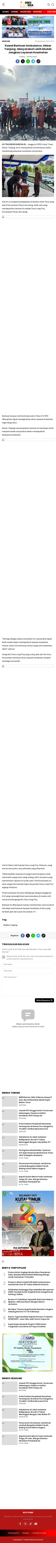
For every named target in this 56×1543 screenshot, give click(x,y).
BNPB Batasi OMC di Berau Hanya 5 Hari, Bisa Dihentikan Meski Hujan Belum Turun (35, 1100)
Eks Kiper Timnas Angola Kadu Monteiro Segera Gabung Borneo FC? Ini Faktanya (30, 1310)
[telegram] (33, 61)
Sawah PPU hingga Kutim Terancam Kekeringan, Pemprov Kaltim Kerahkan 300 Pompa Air (36, 1113)
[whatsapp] (28, 61)
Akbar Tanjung (11, 925)
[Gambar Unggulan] (28, 102)
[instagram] (25, 1524)
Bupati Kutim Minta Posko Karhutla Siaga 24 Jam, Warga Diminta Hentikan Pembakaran (35, 1179)
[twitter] (23, 61)
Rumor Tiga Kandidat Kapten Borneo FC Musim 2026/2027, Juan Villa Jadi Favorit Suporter (30, 1317)
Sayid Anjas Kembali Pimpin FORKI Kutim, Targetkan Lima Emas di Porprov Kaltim (27, 1325)
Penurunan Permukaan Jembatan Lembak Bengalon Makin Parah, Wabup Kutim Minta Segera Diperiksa (35, 1167)
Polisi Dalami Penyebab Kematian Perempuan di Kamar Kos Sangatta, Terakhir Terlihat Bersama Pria (36, 1126)
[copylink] (38, 61)
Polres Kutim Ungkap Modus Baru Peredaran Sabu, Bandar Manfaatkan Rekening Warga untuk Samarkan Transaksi (29, 1274)
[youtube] (36, 1524)
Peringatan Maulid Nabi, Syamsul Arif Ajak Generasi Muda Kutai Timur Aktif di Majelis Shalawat (36, 1153)
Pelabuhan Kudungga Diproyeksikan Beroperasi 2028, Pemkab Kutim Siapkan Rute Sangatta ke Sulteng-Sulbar (31, 1292)
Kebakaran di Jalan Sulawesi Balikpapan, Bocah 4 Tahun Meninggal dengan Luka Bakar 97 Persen (34, 1141)
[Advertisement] (28, 1061)
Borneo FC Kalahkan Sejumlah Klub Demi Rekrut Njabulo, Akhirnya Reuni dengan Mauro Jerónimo (30, 1301)
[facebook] (18, 61)
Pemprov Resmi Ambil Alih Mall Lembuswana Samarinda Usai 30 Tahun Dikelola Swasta (29, 1283)
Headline (6, 41)
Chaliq (22, 57)
